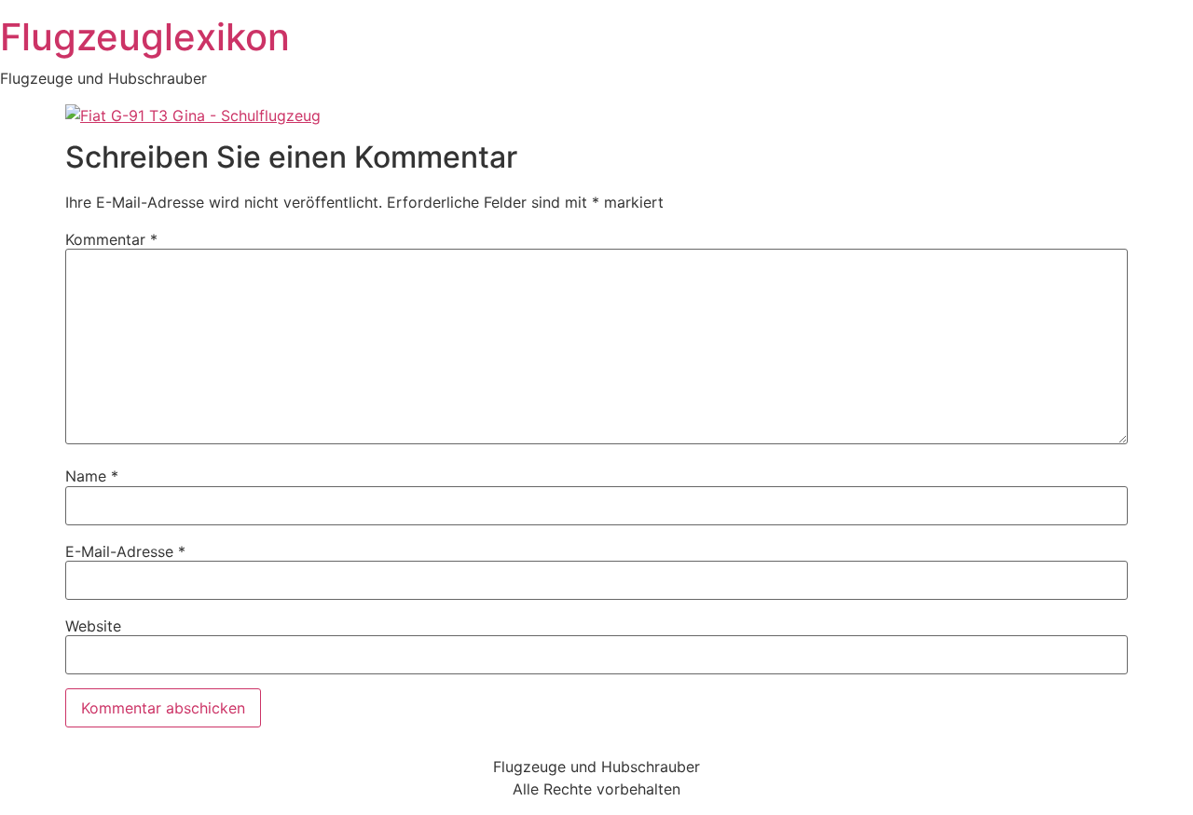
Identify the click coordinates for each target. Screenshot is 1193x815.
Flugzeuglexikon (145, 37)
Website (93, 625)
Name (91, 476)
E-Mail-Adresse (125, 551)
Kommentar (111, 239)
